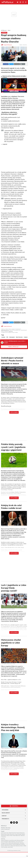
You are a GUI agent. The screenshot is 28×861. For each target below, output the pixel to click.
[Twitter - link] (17, 822)
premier (3, 337)
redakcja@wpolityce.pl (5, 330)
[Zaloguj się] (23, 2)
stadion (25, 337)
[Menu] (25, 2)
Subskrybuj (11, 331)
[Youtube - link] (14, 822)
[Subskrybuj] (20, 2)
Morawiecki (12, 337)
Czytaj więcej (14, 412)
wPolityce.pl (3, 30)
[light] (17, 2)
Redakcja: (4, 825)
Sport (9, 30)
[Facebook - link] (11, 822)
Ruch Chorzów (19, 337)
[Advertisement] (14, 156)
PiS (7, 337)
